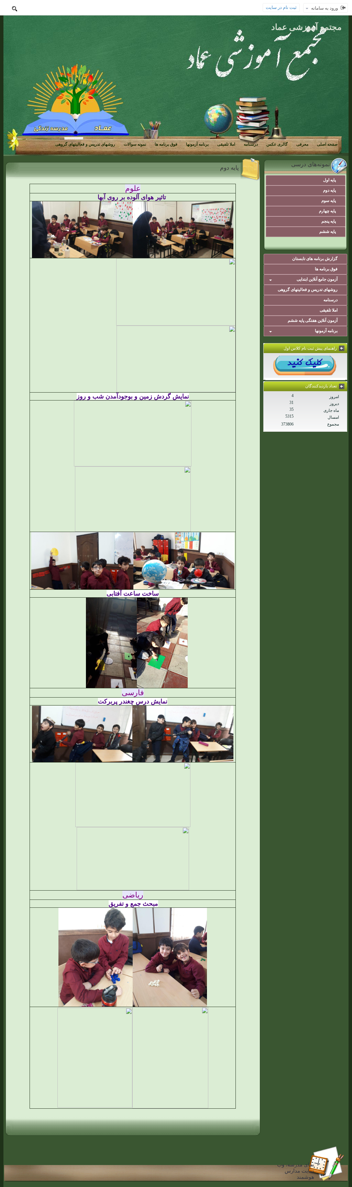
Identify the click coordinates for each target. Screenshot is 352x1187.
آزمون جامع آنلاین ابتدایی (317, 279)
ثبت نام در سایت (281, 7)
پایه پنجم (328, 221)
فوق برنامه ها (166, 144)
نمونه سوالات (135, 144)
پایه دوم (329, 190)
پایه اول (329, 180)
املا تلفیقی (226, 144)
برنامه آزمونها (197, 144)
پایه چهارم (327, 210)
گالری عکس (277, 144)
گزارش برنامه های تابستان (315, 258)
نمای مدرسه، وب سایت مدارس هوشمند (295, 1171)
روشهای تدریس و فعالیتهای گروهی (85, 144)
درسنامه (251, 144)
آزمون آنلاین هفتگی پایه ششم (313, 320)
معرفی (302, 144)
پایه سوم (328, 200)
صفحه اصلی (327, 144)
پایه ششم (327, 231)
